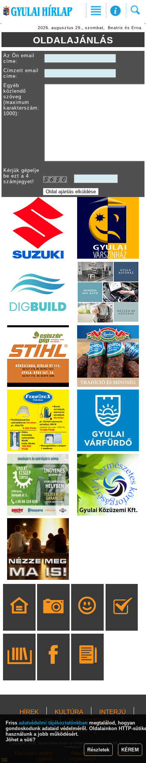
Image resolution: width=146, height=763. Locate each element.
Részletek (98, 750)
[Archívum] (19, 667)
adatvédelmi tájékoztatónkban (53, 723)
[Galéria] (53, 618)
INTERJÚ (112, 712)
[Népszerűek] (87, 618)
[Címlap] (19, 618)
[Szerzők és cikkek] (87, 667)
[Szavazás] (122, 618)
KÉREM (130, 750)
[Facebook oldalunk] (53, 667)
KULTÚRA (69, 712)
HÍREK (29, 712)
